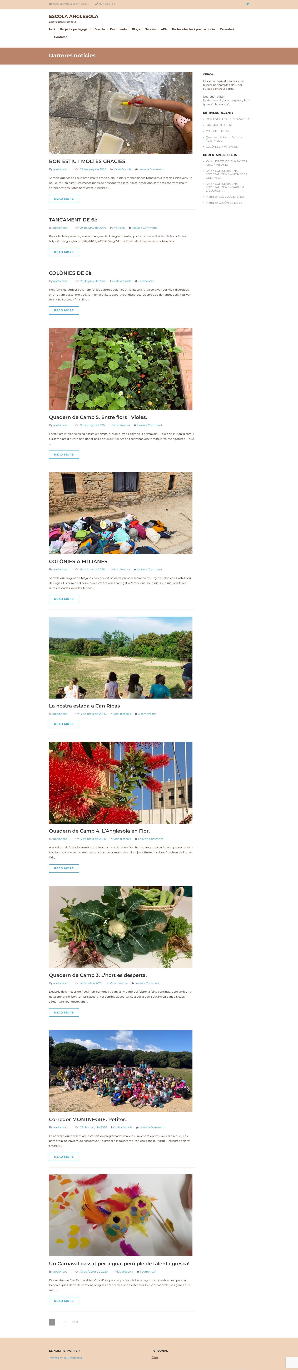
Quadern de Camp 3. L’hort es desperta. (98, 975)
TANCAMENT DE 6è (73, 220)
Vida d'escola (122, 169)
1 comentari (146, 281)
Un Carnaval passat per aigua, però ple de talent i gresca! (119, 1264)
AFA (164, 29)
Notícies (119, 227)
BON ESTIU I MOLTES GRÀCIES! (88, 161)
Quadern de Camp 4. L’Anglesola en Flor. (99, 831)
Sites (155, 1357)
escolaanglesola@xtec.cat (70, 3)
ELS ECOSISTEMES (232, 196)
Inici (52, 29)
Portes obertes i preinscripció (193, 29)
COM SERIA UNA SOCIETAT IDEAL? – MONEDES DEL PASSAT (226, 174)
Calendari (227, 29)
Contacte (60, 37)
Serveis (150, 29)
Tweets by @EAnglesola (65, 1357)
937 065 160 (107, 3)
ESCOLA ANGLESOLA (73, 16)
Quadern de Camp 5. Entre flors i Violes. (98, 417)
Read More (64, 198)
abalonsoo (60, 169)
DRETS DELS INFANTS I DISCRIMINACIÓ (226, 163)
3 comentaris (147, 713)
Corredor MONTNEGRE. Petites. (88, 1119)
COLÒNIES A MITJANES (78, 561)
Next (75, 1322)
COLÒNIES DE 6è (70, 273)
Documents (118, 29)
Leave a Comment (151, 169)
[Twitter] (247, 3)
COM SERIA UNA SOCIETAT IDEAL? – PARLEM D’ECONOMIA (225, 187)
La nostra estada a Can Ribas (84, 706)
